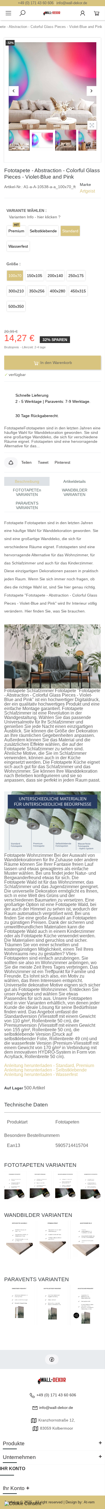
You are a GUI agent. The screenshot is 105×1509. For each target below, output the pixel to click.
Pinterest (62, 462)
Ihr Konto (12, 1468)
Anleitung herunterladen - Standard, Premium (49, 1065)
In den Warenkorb (55, 362)
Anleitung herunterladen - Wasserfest (41, 1074)
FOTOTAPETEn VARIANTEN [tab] (27, 492)
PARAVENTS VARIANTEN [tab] (27, 505)
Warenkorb (96, 13)
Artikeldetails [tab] (74, 481)
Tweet (43, 462)
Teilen (26, 462)
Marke (85, 184)
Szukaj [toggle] (22, 13)
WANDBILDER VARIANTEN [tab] (74, 492)
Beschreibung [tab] (27, 481)
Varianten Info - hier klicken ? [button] (34, 217)
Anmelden (82, 13)
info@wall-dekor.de (72, 3)
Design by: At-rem (80, 1502)
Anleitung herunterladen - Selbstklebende (45, 1070)
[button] (11, 462)
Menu (8, 13)
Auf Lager (13, 1088)
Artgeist (87, 191)
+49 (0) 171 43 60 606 (35, 3)
